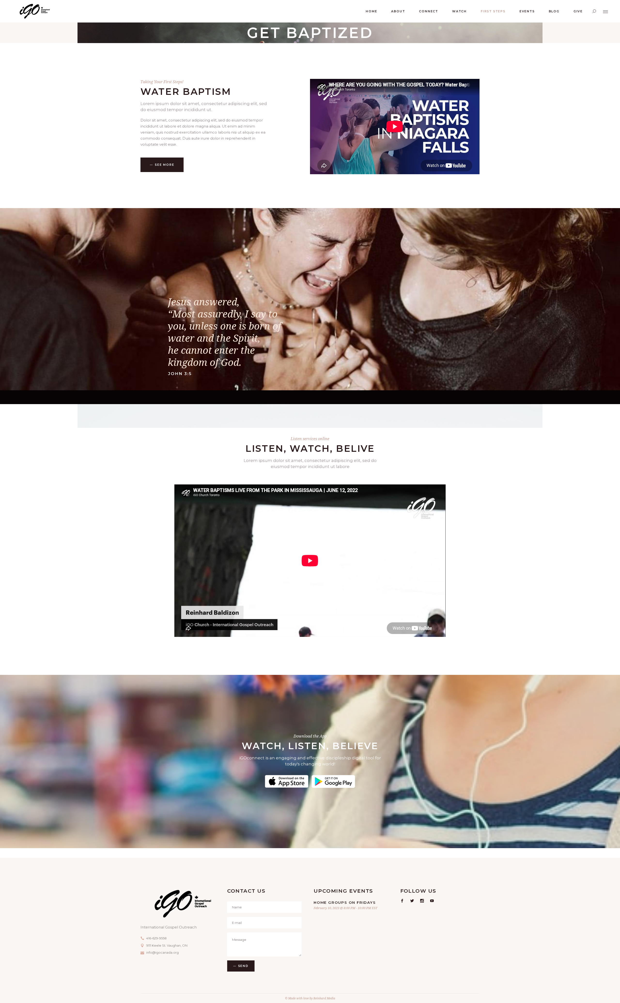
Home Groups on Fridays (345, 902)
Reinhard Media (324, 998)
